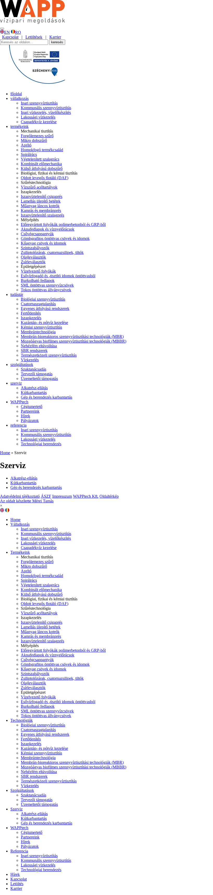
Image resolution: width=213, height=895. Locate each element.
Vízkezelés (30, 360)
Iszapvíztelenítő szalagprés (42, 215)
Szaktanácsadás (33, 369)
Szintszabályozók (35, 248)
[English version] (2, 511)
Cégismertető (31, 406)
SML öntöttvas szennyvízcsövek (47, 285)
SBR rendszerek (34, 350)
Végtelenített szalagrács (40, 159)
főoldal (16, 94)
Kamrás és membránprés (41, 210)
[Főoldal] (32, 22)
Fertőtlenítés (31, 313)
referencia (18, 425)
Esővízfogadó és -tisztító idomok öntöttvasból (58, 276)
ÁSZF (46, 496)
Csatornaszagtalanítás (38, 304)
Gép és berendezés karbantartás (46, 397)
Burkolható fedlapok (38, 280)
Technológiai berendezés (41, 444)
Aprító (26, 145)
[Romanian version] (7, 511)
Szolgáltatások (22, 790)
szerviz (16, 383)
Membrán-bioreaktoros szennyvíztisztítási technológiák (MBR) (72, 336)
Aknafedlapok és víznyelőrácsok (47, 229)
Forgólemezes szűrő (37, 136)
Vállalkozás (20, 524)
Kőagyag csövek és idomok (43, 243)
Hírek (25, 416)
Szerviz (16, 809)
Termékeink (20, 552)
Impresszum (62, 496)
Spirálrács (29, 154)
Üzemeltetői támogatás (39, 378)
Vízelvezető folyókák (38, 271)
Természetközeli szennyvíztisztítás (49, 355)
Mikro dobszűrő (34, 140)
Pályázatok (30, 420)
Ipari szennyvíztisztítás (39, 103)
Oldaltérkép (109, 496)
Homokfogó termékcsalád (42, 150)
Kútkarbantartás (34, 392)
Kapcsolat (10, 37)
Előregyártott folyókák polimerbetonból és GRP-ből (63, 224)
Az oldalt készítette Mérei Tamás (27, 501)
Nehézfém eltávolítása (39, 346)
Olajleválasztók (33, 257)
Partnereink (30, 411)
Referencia (19, 851)
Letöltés (16, 884)
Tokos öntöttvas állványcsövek (46, 290)
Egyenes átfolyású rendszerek (45, 308)
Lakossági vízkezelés (38, 117)
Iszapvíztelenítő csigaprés (41, 196)
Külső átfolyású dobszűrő (42, 168)
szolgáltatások (21, 364)
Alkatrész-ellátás (34, 388)
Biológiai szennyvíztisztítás (43, 299)
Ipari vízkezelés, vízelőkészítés (46, 112)
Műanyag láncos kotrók (40, 206)
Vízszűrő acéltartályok (39, 187)
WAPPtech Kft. (85, 496)
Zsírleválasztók (33, 262)
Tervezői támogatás (36, 374)
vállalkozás (19, 98)
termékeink (19, 126)
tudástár (16, 294)
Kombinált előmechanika (41, 164)
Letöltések (33, 37)
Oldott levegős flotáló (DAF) (44, 178)
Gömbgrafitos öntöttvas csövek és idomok (55, 238)
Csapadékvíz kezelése (39, 122)
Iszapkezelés (31, 318)
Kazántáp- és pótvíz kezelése (44, 322)
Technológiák (21, 720)
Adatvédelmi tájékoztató (20, 496)
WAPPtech (19, 402)
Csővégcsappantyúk (37, 234)
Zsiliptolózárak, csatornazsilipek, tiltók (52, 252)
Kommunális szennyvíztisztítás (46, 108)
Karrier (55, 37)
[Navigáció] (2, 28)
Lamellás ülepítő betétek (41, 201)
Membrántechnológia (38, 332)
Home (5, 452)
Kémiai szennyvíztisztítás (41, 327)
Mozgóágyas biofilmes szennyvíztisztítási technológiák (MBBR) (73, 341)
